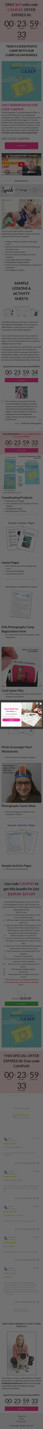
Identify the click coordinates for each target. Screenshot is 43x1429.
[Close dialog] (41, 704)
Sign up (11, 720)
